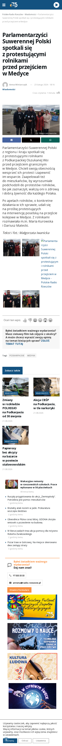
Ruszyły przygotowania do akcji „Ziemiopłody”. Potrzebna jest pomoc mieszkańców (31, 498)
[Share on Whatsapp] (50, 140)
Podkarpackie (17, 355)
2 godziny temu (15, 514)
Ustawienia (41, 740)
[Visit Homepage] (14, 5)
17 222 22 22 (18, 575)
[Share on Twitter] (31, 140)
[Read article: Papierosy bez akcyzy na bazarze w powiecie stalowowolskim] (15, 435)
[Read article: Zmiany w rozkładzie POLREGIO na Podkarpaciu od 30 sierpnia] (15, 387)
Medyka (31, 355)
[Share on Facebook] (11, 140)
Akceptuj (10, 740)
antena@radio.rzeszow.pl (27, 582)
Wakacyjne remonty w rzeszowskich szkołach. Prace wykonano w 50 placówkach (38, 484)
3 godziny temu (15, 548)
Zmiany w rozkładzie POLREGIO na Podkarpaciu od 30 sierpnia (13, 408)
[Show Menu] (3, 5)
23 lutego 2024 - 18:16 (44, 84)
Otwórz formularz (19, 589)
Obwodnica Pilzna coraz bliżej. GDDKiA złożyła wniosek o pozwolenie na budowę (31, 521)
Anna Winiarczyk (18, 84)
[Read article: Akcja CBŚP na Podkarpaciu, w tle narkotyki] (46, 387)
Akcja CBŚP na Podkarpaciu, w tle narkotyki (44, 404)
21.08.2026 (7, 421)
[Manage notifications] (6, 739)
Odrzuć (25, 740)
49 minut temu (27, 491)
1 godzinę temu (15, 503)
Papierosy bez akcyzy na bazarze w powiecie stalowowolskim (13, 456)
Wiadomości (8, 89)
